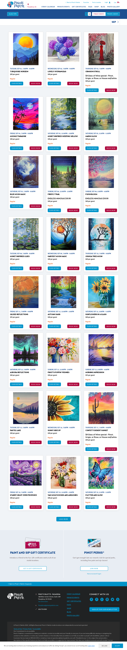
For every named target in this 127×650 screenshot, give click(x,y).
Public (99, 14)
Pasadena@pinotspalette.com (48, 605)
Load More (63, 519)
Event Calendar (48, 7)
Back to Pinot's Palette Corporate (20, 584)
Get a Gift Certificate (32, 568)
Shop (96, 7)
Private (112, 14)
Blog (103, 7)
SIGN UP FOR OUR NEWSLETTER (104, 609)
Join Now (94, 568)
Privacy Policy (27, 629)
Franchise (86, 2)
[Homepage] (21, 596)
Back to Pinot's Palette (73, 2)
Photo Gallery (113, 7)
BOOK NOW (35, 83)
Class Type (13, 14)
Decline (104, 646)
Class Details (17, 83)
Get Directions (43, 601)
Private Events (63, 7)
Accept (117, 646)
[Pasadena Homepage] (16, 4)
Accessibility (37, 629)
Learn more (91, 646)
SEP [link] (114, 22)
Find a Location (96, 2)
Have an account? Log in (94, 574)
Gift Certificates (79, 7)
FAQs (90, 7)
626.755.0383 (42, 609)
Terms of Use (18, 629)
